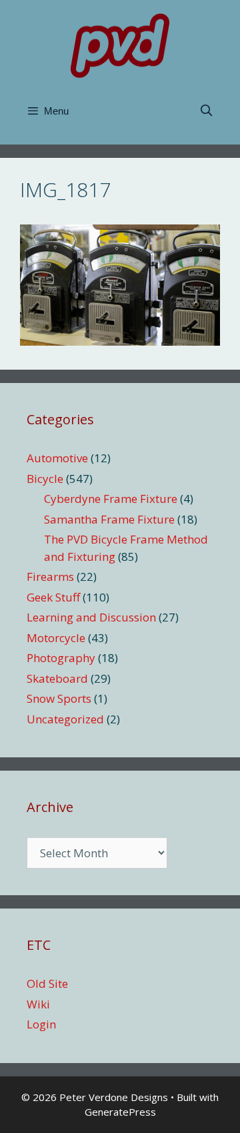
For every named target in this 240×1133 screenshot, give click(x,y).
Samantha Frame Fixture (109, 519)
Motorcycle (56, 637)
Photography (61, 657)
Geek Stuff (53, 597)
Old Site (47, 983)
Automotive (57, 458)
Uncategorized (65, 719)
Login (41, 1024)
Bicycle (45, 478)
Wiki (38, 1004)
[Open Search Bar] (206, 111)
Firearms (50, 576)
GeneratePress (120, 1111)
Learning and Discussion (91, 617)
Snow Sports (59, 698)
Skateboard (57, 678)
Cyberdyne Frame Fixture (110, 498)
